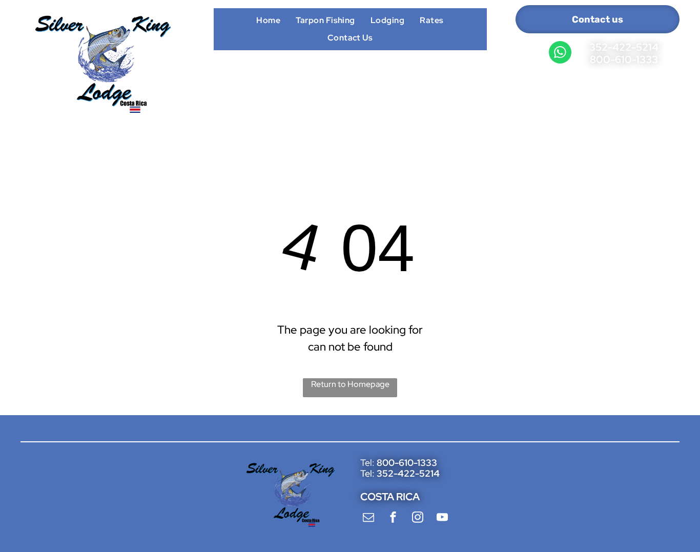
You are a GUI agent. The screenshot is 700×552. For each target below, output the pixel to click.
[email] (368, 518)
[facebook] (393, 518)
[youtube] (442, 518)
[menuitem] (268, 20)
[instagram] (417, 518)
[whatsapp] (560, 53)
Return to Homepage (350, 384)
